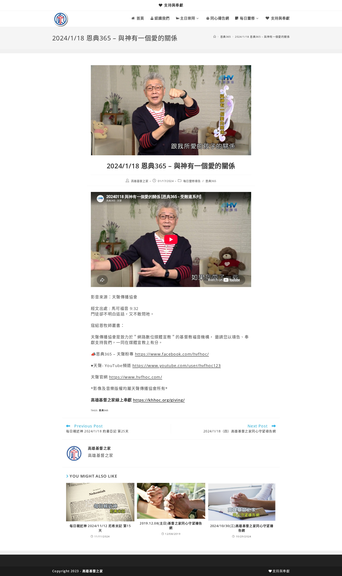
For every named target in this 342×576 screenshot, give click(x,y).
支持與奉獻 (173, 5)
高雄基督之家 (139, 181)
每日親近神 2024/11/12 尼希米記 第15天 (100, 528)
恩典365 (210, 181)
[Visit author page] (74, 453)
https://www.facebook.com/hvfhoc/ (172, 354)
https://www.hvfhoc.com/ (135, 377)
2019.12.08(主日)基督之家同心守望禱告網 (171, 525)
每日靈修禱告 (192, 181)
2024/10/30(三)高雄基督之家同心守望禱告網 (242, 528)
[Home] (214, 36)
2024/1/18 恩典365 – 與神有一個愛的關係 (262, 36)
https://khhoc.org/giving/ (159, 400)
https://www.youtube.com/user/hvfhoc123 (176, 365)
